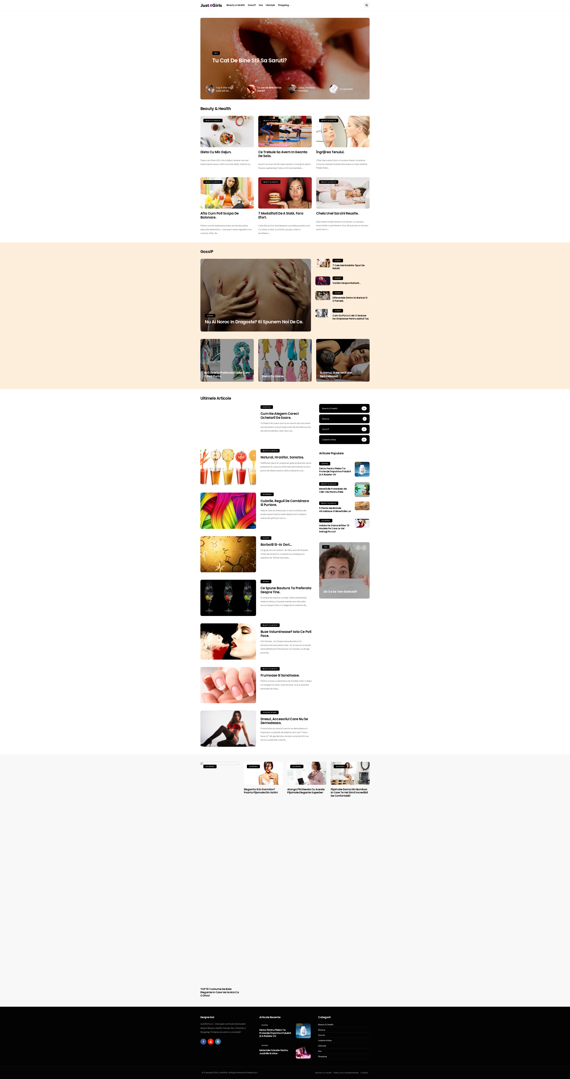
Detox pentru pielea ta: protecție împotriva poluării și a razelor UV (335, 471)
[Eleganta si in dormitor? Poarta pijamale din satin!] (263, 773)
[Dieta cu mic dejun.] (227, 131)
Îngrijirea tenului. (330, 152)
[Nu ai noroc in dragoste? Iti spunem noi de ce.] (255, 295)
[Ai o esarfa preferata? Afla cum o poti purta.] (227, 360)
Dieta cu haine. (273, 376)
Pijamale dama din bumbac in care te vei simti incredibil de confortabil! (349, 792)
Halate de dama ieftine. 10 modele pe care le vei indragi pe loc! (334, 528)
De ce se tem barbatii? (340, 592)
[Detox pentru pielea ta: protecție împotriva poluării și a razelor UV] (362, 469)
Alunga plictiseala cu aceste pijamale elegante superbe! (306, 790)
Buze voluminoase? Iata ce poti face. (286, 633)
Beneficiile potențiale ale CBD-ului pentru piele (333, 490)
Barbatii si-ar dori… (276, 544)
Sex (261, 5)
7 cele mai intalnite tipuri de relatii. (348, 267)
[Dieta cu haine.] (285, 360)
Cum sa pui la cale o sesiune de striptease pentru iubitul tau (350, 317)
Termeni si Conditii (323, 1072)
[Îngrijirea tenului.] (343, 131)
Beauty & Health (236, 5)
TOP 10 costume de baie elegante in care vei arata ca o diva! (219, 992)
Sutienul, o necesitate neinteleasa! (336, 374)
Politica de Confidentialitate (346, 1072)
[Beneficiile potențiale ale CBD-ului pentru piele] (362, 489)
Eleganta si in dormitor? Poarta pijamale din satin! (261, 790)
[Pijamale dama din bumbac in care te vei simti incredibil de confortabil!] (350, 773)
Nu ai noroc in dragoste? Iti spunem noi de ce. (254, 322)
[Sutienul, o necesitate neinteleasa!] (343, 360)
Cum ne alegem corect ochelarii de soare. (280, 415)
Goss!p (252, 5)
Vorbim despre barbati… (346, 283)
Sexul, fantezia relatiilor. (244, 60)
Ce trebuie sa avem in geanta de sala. (282, 154)
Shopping (283, 5)
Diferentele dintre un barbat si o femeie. (349, 299)
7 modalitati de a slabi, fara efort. (280, 215)
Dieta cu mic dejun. (215, 152)
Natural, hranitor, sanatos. (282, 457)
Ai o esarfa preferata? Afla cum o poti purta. (227, 374)
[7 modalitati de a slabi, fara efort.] (285, 193)
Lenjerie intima (269, 712)
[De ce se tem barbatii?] (344, 570)
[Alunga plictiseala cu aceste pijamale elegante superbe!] (306, 773)
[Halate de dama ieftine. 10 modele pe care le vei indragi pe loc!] (362, 523)
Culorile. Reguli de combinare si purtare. (285, 503)
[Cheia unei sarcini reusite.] (343, 193)
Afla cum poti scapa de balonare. (219, 215)
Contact (364, 1072)
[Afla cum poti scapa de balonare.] (227, 193)
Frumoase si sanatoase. (280, 675)
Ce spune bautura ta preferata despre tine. (286, 590)
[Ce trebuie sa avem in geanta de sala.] (285, 131)
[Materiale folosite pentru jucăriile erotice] (303, 1051)
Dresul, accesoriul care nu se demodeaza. (284, 721)
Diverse (324, 463)
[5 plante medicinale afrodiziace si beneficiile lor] (362, 505)
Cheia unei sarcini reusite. (337, 213)
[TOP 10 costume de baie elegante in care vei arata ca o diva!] (219, 873)
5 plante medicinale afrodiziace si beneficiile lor (335, 509)
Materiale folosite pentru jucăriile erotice (273, 1052)
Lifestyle (270, 5)
